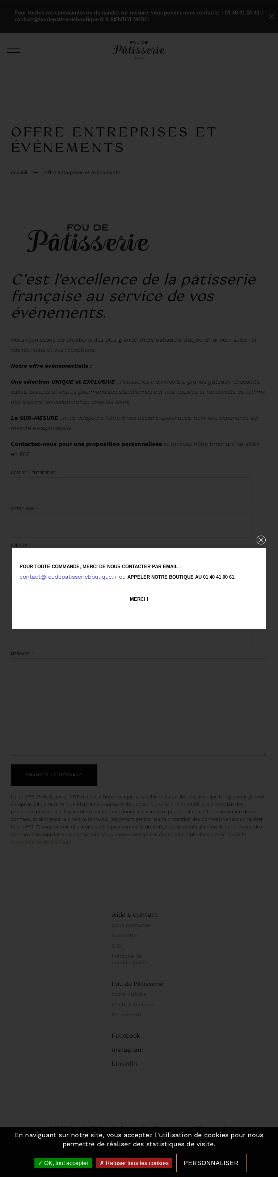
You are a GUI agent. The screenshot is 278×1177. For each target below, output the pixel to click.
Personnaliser (211, 1163)
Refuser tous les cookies (136, 1163)
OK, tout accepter (65, 1163)
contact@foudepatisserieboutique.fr (68, 576)
